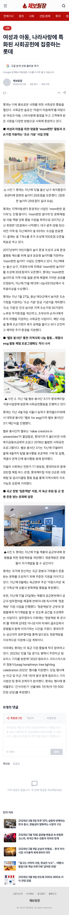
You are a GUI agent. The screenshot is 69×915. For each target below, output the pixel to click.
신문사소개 (17, 893)
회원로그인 (16, 718)
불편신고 (52, 893)
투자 (58, 16)
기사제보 (30, 893)
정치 (21, 16)
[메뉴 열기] (5, 6)
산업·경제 (44, 16)
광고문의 (41, 893)
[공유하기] (64, 92)
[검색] (63, 6)
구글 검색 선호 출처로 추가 (25, 65)
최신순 (6, 763)
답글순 (16, 763)
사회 (31, 16)
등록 (56, 751)
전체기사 (8, 16)
